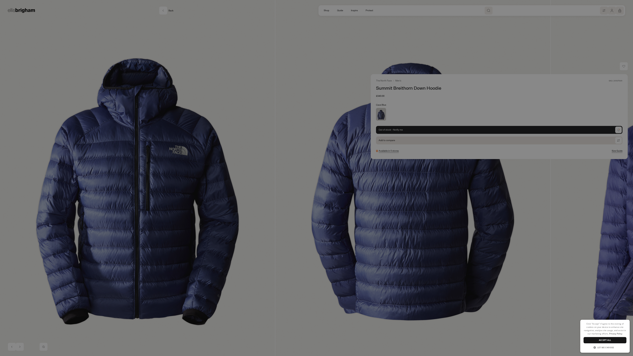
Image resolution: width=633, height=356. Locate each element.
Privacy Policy (615, 333)
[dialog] (605, 336)
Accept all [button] (605, 340)
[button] (605, 347)
